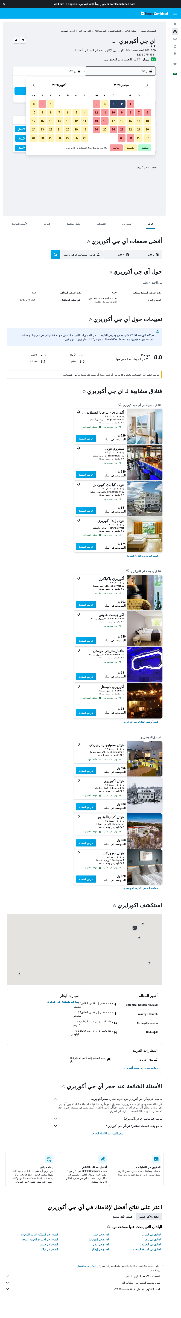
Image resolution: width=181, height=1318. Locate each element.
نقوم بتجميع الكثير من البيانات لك (141, 1283)
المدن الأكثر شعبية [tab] (122, 1216)
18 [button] (104, 121)
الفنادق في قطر (101, 1234)
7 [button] (139, 112)
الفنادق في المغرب (151, 1234)
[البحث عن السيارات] (175, 38)
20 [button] (147, 129)
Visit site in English (65, 4)
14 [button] (138, 121)
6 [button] (147, 112)
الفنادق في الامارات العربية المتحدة (40, 1239)
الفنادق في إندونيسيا (99, 1239)
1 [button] (130, 104)
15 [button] (130, 121)
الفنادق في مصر (101, 1244)
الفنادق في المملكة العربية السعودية (39, 1234)
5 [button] (96, 104)
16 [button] (121, 121)
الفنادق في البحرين (151, 1244)
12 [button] (96, 112)
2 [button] (122, 104)
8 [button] (130, 112)
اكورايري (87, 30)
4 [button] (105, 104)
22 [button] (130, 129)
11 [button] (104, 112)
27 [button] (147, 138)
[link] (142, 555)
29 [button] (130, 138)
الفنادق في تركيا (153, 1239)
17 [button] (113, 121)
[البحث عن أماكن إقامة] (175, 31)
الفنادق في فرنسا (49, 1244)
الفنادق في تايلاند (49, 1249)
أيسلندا (134, 30)
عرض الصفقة (86, 438)
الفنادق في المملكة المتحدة (147, 1249)
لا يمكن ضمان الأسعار (86, 1265)
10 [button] (113, 112)
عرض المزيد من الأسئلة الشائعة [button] (107, 1133)
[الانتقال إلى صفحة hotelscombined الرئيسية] (154, 13)
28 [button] (138, 138)
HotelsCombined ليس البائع (143, 1276)
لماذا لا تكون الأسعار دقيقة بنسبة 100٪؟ (137, 1289)
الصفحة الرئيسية (148, 30)
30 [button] (121, 138)
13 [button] (147, 121)
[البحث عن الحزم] (175, 46)
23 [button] (121, 129)
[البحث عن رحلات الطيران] (175, 24)
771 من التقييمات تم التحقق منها (123, 59)
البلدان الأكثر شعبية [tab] (149, 1216)
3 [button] (113, 104)
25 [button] (104, 129)
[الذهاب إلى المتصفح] (175, 53)
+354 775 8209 (146, 54)
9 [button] (122, 112)
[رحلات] (175, 63)
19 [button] (96, 121)
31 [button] (33, 138)
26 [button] (96, 129)
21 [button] (138, 129)
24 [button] (113, 129)
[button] (4, 4)
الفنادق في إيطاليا (101, 1249)
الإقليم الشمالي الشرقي (110, 30)
